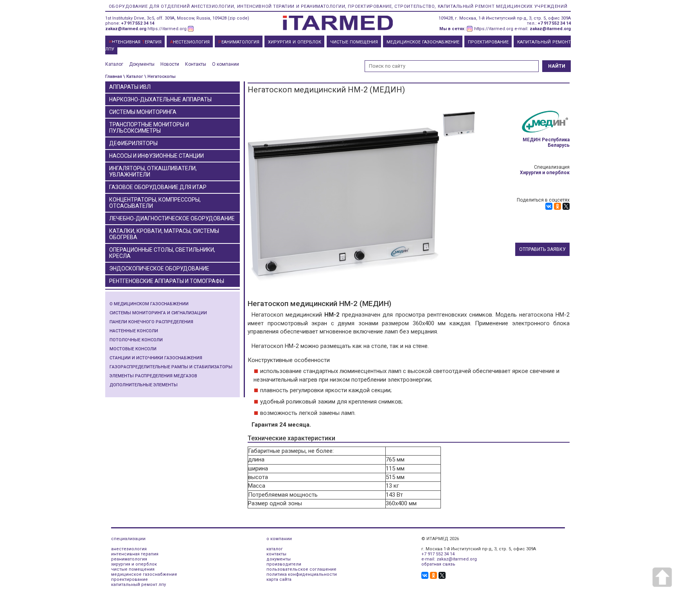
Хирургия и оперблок (545, 172)
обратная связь (438, 564)
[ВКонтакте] (548, 206)
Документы (142, 64)
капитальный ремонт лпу (138, 584)
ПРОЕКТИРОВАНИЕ (488, 42)
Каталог (114, 64)
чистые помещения (133, 569)
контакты (276, 554)
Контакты (195, 64)
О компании (225, 64)
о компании (279, 538)
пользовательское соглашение (301, 569)
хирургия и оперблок (134, 564)
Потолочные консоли (136, 339)
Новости (169, 64)
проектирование (129, 579)
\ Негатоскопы (160, 76)
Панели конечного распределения (151, 321)
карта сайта (278, 579)
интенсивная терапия (134, 554)
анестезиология (129, 548)
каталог (274, 548)
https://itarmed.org (167, 28)
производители (283, 564)
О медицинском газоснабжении (149, 303)
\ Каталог (133, 76)
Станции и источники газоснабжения (156, 357)
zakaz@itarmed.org (125, 28)
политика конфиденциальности (301, 574)
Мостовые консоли (133, 348)
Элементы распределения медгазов (153, 375)
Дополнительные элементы (144, 384)
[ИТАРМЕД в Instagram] (191, 28)
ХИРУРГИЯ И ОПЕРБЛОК (294, 42)
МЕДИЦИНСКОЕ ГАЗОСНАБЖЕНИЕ (423, 42)
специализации (128, 538)
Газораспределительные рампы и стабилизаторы (171, 366)
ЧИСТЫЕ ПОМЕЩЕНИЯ (354, 42)
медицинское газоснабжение (144, 574)
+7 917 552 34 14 (137, 23)
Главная (113, 76)
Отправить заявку (542, 249)
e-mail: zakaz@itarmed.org (449, 559)
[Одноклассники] (557, 206)
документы (278, 559)
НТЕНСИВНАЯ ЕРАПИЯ (135, 42)
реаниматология (129, 559)
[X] (566, 206)
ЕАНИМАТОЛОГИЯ (238, 42)
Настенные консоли (134, 330)
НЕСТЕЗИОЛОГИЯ (190, 42)
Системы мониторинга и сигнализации (158, 312)
